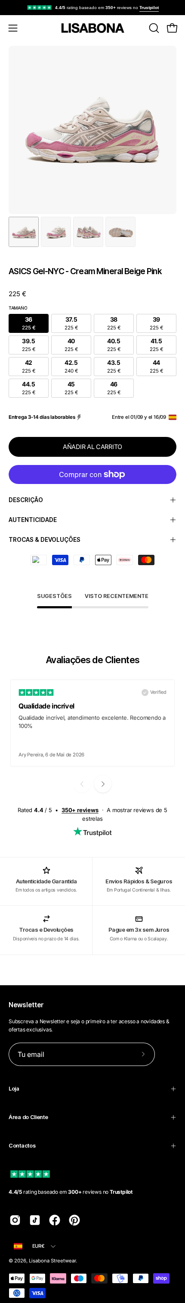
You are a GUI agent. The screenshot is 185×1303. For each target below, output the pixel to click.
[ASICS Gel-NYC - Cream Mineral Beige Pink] (24, 232)
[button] (153, 28)
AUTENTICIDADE (33, 519)
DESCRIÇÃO (26, 500)
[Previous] (82, 784)
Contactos (22, 1145)
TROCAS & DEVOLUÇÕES (44, 539)
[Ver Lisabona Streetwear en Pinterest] (74, 1220)
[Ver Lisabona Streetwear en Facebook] (54, 1220)
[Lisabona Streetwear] (92, 28)
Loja (14, 1088)
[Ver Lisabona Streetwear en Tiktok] (34, 1220)
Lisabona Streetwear (52, 1261)
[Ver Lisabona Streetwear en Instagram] (15, 1220)
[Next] (102, 784)
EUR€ (38, 1246)
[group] (92, 7)
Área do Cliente (28, 1117)
